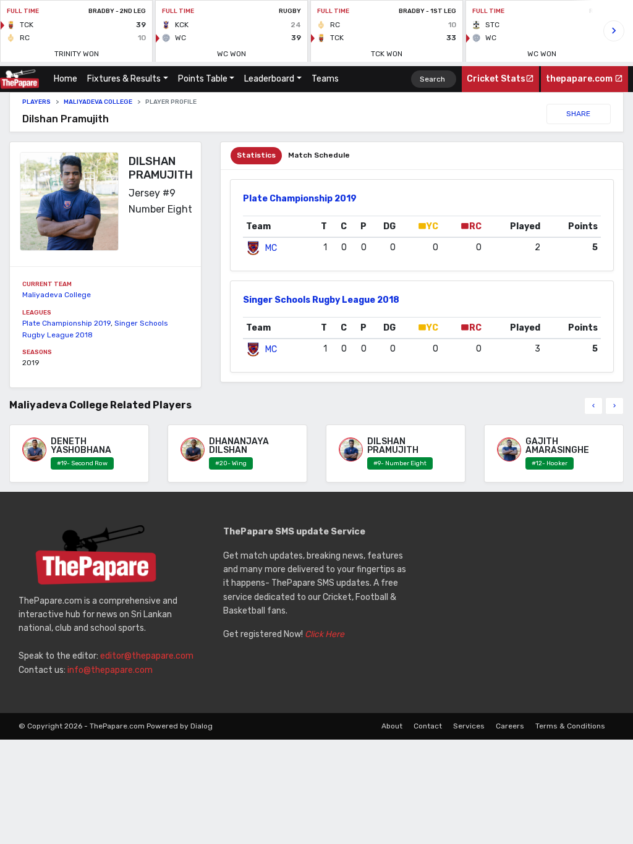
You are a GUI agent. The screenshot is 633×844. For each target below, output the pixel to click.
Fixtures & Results (124, 79)
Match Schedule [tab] (319, 155)
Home (68, 79)
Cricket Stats (496, 79)
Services (469, 726)
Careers (510, 726)
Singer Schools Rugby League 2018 (321, 300)
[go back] (593, 406)
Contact (428, 726)
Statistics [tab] (256, 155)
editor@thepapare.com (146, 656)
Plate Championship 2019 (66, 323)
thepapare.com (580, 79)
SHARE (578, 113)
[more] (614, 406)
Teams (325, 79)
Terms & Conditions (570, 726)
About (391, 726)
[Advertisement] (521, 602)
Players (36, 102)
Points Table (202, 79)
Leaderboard (269, 79)
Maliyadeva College (98, 102)
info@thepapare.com (110, 670)
